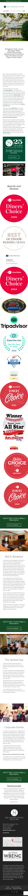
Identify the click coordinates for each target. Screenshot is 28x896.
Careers (8, 887)
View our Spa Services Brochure (10, 117)
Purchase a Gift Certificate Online (13, 69)
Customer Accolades (15, 887)
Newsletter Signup (17, 888)
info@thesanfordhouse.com (9, 830)
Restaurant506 (8, 90)
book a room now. (17, 1)
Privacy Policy (8, 888)
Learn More (13, 157)
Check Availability (13, 525)
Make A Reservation (13, 615)
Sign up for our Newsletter (13, 179)
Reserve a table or (10, 1)
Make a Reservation (13, 36)
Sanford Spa (14, 108)
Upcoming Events (13, 62)
